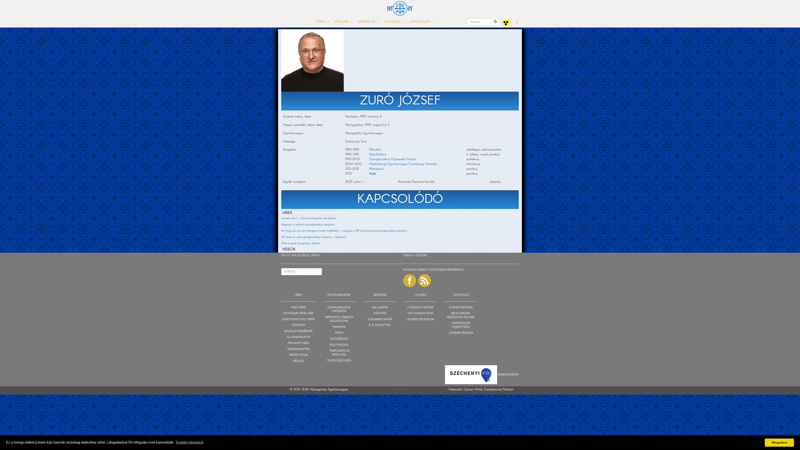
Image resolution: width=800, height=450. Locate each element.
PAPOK (315, 256)
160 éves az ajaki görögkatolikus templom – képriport (313, 237)
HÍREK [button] (321, 21)
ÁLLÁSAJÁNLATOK (298, 337)
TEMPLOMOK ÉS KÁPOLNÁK (339, 353)
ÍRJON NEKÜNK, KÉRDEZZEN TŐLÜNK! (461, 315)
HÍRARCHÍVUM (298, 355)
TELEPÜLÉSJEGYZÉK (339, 361)
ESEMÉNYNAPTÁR (299, 349)
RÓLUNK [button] (342, 21)
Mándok (375, 149)
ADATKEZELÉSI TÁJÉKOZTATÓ (461, 325)
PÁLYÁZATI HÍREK (298, 343)
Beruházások (508, 374)
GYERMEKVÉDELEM (461, 333)
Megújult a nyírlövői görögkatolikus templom (308, 224)
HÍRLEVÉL (298, 361)
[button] (517, 22)
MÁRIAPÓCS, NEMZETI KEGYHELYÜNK (339, 319)
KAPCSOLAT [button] (420, 21)
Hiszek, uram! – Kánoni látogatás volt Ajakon (308, 218)
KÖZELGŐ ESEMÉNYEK (298, 331)
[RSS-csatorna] (424, 280)
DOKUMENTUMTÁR (380, 319)
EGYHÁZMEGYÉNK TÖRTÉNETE (339, 310)
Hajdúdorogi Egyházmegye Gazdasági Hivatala (403, 164)
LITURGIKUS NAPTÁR (420, 308)
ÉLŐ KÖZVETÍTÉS (380, 325)
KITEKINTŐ (298, 325)
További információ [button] (189, 442)
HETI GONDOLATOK (420, 313)
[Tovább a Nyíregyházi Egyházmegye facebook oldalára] (409, 280)
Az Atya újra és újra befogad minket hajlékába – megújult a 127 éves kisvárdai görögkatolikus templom (344, 231)
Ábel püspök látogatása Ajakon (300, 243)
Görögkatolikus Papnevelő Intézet (392, 159)
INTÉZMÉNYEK (339, 339)
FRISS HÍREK (298, 308)
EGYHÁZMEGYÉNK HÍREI (298, 313)
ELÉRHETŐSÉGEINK (461, 308)
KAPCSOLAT (461, 295)
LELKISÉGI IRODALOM (420, 319)
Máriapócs (376, 168)
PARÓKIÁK (339, 327)
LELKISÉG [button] (393, 21)
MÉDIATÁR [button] (367, 21)
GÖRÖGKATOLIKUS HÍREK (298, 319)
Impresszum (400, 389)
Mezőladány (377, 154)
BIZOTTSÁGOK (339, 345)
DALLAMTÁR (380, 308)
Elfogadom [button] (779, 442)
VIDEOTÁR (379, 313)
